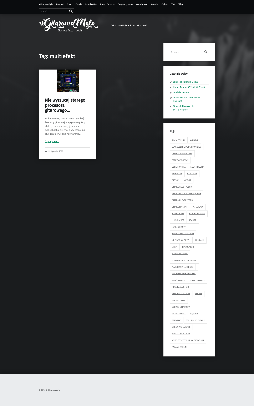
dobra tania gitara (182, 153)
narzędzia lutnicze (182, 267)
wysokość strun (181, 333)
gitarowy (198, 206)
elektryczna (197, 167)
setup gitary (179, 313)
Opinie (165, 4)
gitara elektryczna (182, 200)
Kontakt (60, 4)
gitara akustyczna (182, 187)
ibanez (192, 220)
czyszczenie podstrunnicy (186, 147)
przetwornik (197, 280)
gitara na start (180, 206)
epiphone (177, 173)
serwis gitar (178, 300)
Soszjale (154, 4)
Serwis (198, 293)
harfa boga (178, 213)
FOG (173, 4)
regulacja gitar (180, 287)
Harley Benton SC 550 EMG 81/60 (189, 87)
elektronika (179, 167)
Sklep (180, 4)
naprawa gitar (180, 253)
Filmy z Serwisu (107, 4)
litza (174, 247)
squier (194, 313)
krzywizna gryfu (181, 240)
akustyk (194, 140)
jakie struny (179, 227)
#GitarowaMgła (46, 4)
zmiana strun (179, 347)
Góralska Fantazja (181, 92)
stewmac (176, 320)
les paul (199, 240)
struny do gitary (195, 320)
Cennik (79, 4)
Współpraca (141, 4)
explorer (192, 173)
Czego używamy (125, 4)
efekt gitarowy (180, 160)
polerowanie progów (183, 273)
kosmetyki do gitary (183, 233)
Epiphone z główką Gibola (185, 82)
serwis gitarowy (181, 307)
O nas (69, 4)
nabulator (188, 247)
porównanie (179, 280)
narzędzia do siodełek (184, 260)
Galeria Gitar (91, 4)
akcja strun (178, 140)
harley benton (197, 213)
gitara (187, 180)
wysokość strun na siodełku (188, 340)
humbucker (178, 220)
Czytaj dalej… (52, 141)
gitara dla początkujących (186, 193)
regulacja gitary (181, 293)
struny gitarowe (181, 327)
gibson (175, 180)
